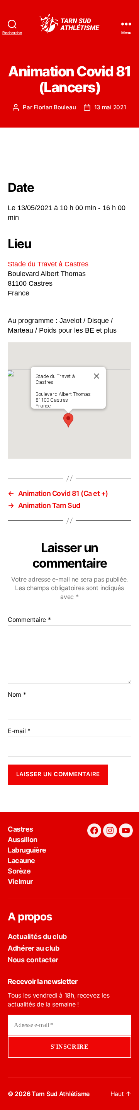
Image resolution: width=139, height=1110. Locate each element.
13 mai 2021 (110, 107)
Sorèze (19, 871)
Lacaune (21, 860)
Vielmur (20, 881)
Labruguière (27, 850)
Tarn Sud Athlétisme (61, 1094)
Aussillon (22, 840)
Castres (20, 829)
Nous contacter (33, 960)
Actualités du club (37, 936)
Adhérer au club (33, 948)
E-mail (19, 731)
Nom (17, 694)
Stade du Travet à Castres (48, 264)
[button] (68, 420)
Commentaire (29, 619)
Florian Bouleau (55, 107)
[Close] (96, 376)
